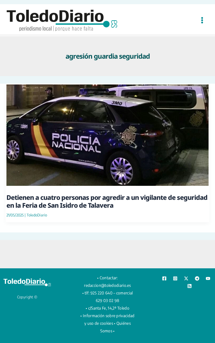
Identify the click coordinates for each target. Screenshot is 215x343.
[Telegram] (197, 278)
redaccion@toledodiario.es (107, 285)
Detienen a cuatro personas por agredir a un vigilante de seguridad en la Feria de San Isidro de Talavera (106, 201)
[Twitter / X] (186, 278)
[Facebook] (164, 278)
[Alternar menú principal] (202, 20)
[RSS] (189, 286)
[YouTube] (208, 278)
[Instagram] (175, 278)
